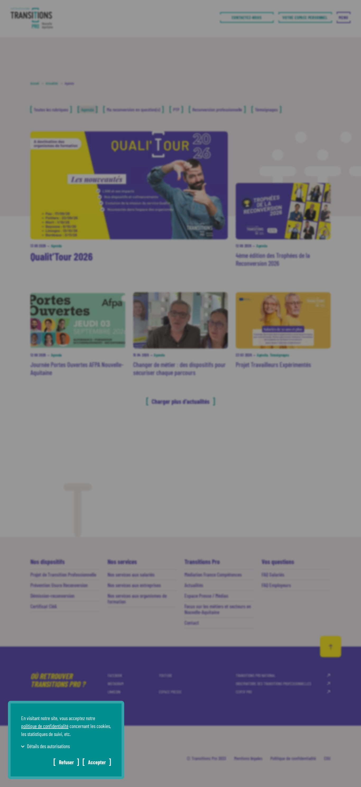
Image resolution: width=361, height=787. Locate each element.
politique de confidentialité (44, 726)
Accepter (97, 762)
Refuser (66, 762)
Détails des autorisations (48, 746)
